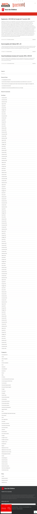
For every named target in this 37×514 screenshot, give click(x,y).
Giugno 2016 (4, 210)
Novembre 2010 (4, 346)
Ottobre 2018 (4, 180)
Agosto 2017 (4, 184)
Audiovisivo (4, 370)
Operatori (3, 429)
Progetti (3, 435)
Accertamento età (4, 354)
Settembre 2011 (4, 326)
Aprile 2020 (4, 146)
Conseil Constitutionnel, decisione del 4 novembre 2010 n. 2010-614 (16, 56)
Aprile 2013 (4, 287)
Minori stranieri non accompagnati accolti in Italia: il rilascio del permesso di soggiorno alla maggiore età (18, 83)
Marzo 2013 (4, 289)
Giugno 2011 (4, 332)
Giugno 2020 (4, 142)
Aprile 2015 (4, 239)
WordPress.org (4, 482)
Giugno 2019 (4, 166)
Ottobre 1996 (4, 348)
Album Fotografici (4, 358)
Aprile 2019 (4, 168)
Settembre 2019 (4, 160)
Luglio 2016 (4, 208)
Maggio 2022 (4, 109)
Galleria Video (4, 395)
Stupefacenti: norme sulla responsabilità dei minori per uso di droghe (12, 87)
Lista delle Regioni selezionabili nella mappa (8, 413)
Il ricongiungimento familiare (6, 79)
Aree (2, 364)
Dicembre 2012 (4, 295)
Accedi (3, 476)
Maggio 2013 (4, 285)
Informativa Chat (13, 508)
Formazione (4, 391)
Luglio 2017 (4, 186)
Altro (3, 360)
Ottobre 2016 (4, 204)
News (3, 417)
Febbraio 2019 (4, 172)
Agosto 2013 (4, 279)
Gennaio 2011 (4, 342)
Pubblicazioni (4, 443)
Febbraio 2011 (4, 340)
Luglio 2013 (4, 281)
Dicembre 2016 (4, 200)
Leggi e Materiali (4, 409)
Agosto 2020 (4, 140)
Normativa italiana (9, 51)
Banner (3, 372)
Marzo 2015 (4, 241)
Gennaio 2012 (4, 318)
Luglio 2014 (4, 257)
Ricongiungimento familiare (6, 453)
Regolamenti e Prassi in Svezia (6, 451)
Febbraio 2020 (4, 150)
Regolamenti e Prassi (5, 447)
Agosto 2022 (4, 103)
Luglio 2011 (4, 330)
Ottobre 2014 (4, 251)
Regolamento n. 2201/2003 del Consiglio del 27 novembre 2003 (15, 19)
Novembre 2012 (4, 297)
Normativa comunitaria (10, 39)
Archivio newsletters (5, 362)
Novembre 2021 (4, 115)
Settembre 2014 (4, 253)
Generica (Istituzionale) (5, 397)
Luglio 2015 (4, 233)
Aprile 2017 (4, 192)
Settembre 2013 (4, 277)
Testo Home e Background (6, 467)
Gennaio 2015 (4, 245)
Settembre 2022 (4, 101)
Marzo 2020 (4, 148)
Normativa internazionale (6, 425)
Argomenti (3, 366)
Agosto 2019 (4, 162)
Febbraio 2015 (4, 243)
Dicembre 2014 (4, 247)
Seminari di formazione (5, 465)
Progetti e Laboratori (5, 439)
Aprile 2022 (4, 111)
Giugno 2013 (4, 283)
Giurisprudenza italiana (5, 403)
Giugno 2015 (4, 235)
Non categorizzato (5, 419)
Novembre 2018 (4, 178)
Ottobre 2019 (4, 158)
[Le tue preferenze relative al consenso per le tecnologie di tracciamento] (35, 512)
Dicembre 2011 (4, 320)
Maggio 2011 (4, 334)
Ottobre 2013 (4, 275)
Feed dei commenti (5, 480)
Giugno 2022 (4, 107)
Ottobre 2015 (4, 227)
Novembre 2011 (4, 322)
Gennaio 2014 (4, 269)
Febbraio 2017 (4, 196)
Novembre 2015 (4, 225)
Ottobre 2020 (4, 136)
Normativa (3, 421)
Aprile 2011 (4, 336)
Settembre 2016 (4, 206)
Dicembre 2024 (4, 97)
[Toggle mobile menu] (35, 3)
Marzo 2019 (4, 170)
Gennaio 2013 (4, 293)
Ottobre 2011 (4, 324)
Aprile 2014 (4, 263)
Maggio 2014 (4, 261)
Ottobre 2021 (4, 117)
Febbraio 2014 (4, 267)
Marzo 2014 (4, 265)
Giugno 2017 (4, 188)
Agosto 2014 (4, 255)
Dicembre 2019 (4, 154)
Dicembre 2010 (4, 344)
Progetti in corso (4, 441)
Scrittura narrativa (5, 463)
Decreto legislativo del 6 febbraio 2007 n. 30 (11, 44)
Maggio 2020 (4, 144)
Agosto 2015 (4, 231)
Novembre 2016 (4, 202)
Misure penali (4, 415)
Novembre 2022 (4, 99)
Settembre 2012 (4, 301)
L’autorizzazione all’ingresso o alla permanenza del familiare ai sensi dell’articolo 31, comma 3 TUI (17, 81)
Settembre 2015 (4, 229)
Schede (3, 455)
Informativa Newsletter (20, 508)
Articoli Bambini (4, 368)
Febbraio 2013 (4, 291)
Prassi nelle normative (5, 433)
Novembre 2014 (4, 249)
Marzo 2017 (4, 194)
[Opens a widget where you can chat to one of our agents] (6, 509)
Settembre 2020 (4, 138)
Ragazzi (3, 445)
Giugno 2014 (4, 259)
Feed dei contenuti (5, 478)
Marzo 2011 (4, 338)
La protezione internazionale (6, 85)
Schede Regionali (4, 457)
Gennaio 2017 (4, 198)
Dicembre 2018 (4, 176)
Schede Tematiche (4, 459)
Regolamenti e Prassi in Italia (6, 449)
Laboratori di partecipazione (6, 407)
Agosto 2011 (4, 328)
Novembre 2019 (4, 156)
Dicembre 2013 (4, 271)
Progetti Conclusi (4, 437)
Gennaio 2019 (4, 174)
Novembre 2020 (4, 134)
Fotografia (3, 393)
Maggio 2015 (4, 237)
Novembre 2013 (4, 273)
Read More (34, 39)
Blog (2, 374)
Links (3, 411)
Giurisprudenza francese (10, 63)
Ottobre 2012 (4, 299)
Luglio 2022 (4, 105)
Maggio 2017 (4, 190)
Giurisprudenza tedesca (5, 405)
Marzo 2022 (4, 113)
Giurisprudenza (4, 399)
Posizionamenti (4, 431)
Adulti (3, 356)
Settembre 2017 (4, 182)
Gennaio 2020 (4, 152)
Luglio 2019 (4, 164)
